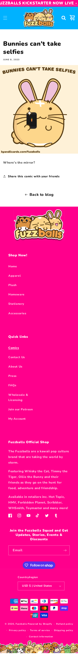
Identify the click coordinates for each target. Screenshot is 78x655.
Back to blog (42, 194)
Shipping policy (63, 630)
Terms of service (40, 630)
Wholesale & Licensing (18, 397)
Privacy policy (17, 630)
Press (12, 376)
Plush (12, 285)
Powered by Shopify (40, 623)
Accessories (17, 313)
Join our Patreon (20, 409)
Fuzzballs (21, 623)
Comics (13, 348)
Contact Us (16, 357)
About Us (15, 367)
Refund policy (64, 623)
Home (12, 266)
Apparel (14, 276)
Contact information (41, 636)
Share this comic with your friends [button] (33, 176)
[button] (5, 17)
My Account (17, 419)
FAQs (12, 385)
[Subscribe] (64, 550)
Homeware (16, 294)
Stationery (16, 304)
